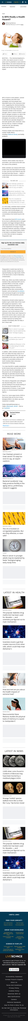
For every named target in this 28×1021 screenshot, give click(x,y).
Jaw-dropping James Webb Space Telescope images (8, 933)
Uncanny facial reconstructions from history (20, 937)
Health (3, 13)
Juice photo (9, 50)
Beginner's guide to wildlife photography (19, 947)
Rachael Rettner (11, 23)
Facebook (7, 408)
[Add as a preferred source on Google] (14, 969)
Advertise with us (14, 993)
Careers (14, 999)
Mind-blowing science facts (19, 950)
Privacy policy (14, 988)
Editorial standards (14, 1002)
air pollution (21, 291)
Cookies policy (14, 991)
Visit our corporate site (19, 964)
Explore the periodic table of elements (8, 937)
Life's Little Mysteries (8, 923)
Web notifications (14, 996)
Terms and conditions (14, 985)
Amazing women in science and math (20, 933)
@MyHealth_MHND (12, 406)
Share (6, 54)
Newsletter (23, 54)
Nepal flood (12, 6)
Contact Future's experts (14, 979)
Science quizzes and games (8, 947)
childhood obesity (13, 134)
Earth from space (19, 923)
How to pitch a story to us (14, 1005)
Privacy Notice (19, 257)
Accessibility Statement (14, 976)
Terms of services (17, 255)
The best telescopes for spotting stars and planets (8, 950)
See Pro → (17, 2)
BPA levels (18, 219)
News (22, 24)
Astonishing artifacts (20, 924)
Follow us (15, 54)
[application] (14, 147)
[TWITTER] (11, 416)
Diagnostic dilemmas (8, 924)
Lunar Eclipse (23, 6)
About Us (14, 982)
